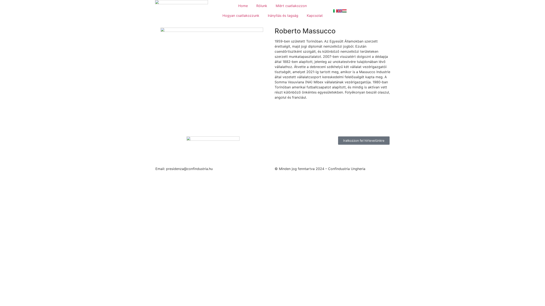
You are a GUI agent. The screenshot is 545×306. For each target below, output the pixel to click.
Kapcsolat (315, 15)
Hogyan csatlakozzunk (240, 15)
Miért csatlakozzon (291, 6)
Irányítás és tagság (283, 15)
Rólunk (261, 6)
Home (243, 6)
